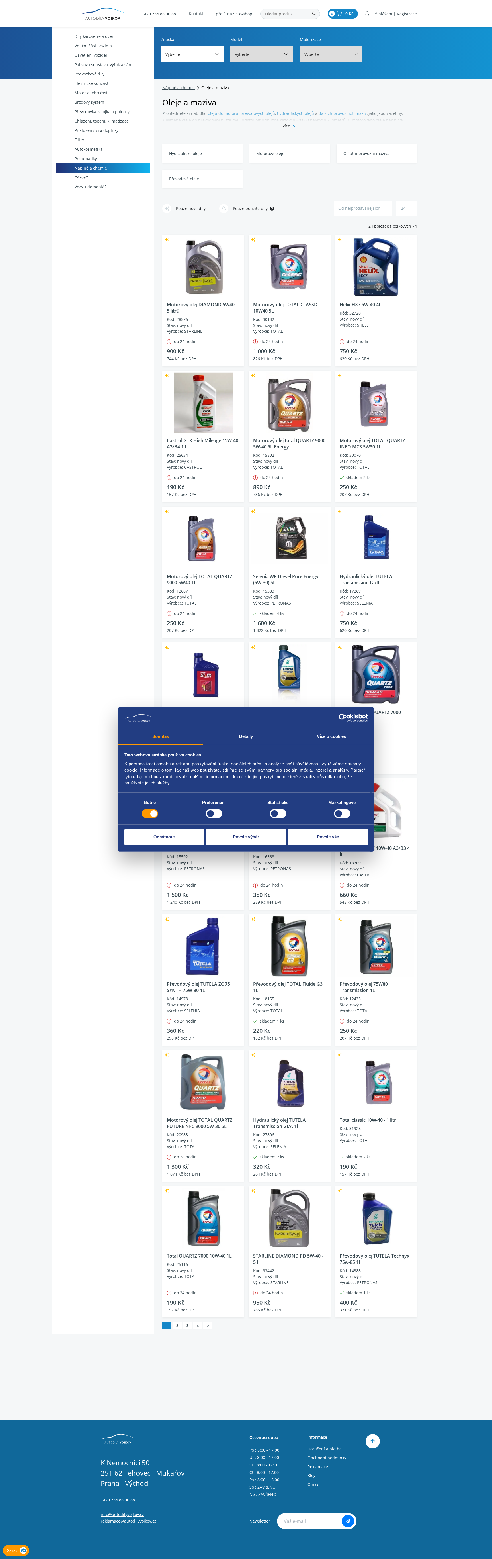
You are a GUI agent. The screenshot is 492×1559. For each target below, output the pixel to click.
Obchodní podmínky (327, 1457)
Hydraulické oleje (185, 153)
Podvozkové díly (89, 74)
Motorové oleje (270, 153)
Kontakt (196, 13)
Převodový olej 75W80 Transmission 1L (364, 987)
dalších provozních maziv (343, 113)
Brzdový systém (89, 102)
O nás (313, 1484)
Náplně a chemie (91, 168)
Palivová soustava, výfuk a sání (103, 64)
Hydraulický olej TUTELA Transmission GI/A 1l (279, 1123)
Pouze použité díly (250, 208)
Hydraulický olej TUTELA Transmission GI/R (366, 579)
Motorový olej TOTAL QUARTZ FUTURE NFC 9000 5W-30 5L (199, 1123)
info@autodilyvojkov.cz (122, 1514)
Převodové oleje (184, 178)
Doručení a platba (325, 1449)
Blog (312, 1475)
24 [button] (403, 208)
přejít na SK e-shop (234, 14)
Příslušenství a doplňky (96, 130)
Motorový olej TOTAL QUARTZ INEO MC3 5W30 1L (372, 443)
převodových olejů (257, 113)
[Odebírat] (348, 1521)
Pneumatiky (86, 158)
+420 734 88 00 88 (159, 14)
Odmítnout (164, 836)
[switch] (214, 813)
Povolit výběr (246, 836)
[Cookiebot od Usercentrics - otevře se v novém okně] (343, 718)
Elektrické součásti (92, 83)
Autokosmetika (88, 149)
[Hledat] (314, 14)
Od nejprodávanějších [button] (359, 208)
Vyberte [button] (172, 54)
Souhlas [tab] (160, 736)
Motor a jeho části (92, 92)
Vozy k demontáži (91, 186)
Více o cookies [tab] (331, 736)
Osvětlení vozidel (91, 55)
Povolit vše (328, 836)
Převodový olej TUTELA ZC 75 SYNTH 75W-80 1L (198, 987)
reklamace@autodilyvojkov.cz (128, 1521)
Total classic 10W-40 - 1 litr (368, 1120)
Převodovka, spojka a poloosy (102, 111)
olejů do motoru (223, 113)
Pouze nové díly (191, 208)
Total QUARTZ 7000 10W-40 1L (199, 1256)
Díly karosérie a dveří (95, 36)
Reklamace (318, 1466)
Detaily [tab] (246, 736)
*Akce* (81, 177)
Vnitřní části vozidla (93, 45)
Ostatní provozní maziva (366, 153)
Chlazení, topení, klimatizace (102, 121)
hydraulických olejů (295, 113)
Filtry (79, 139)
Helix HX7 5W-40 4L (360, 304)
